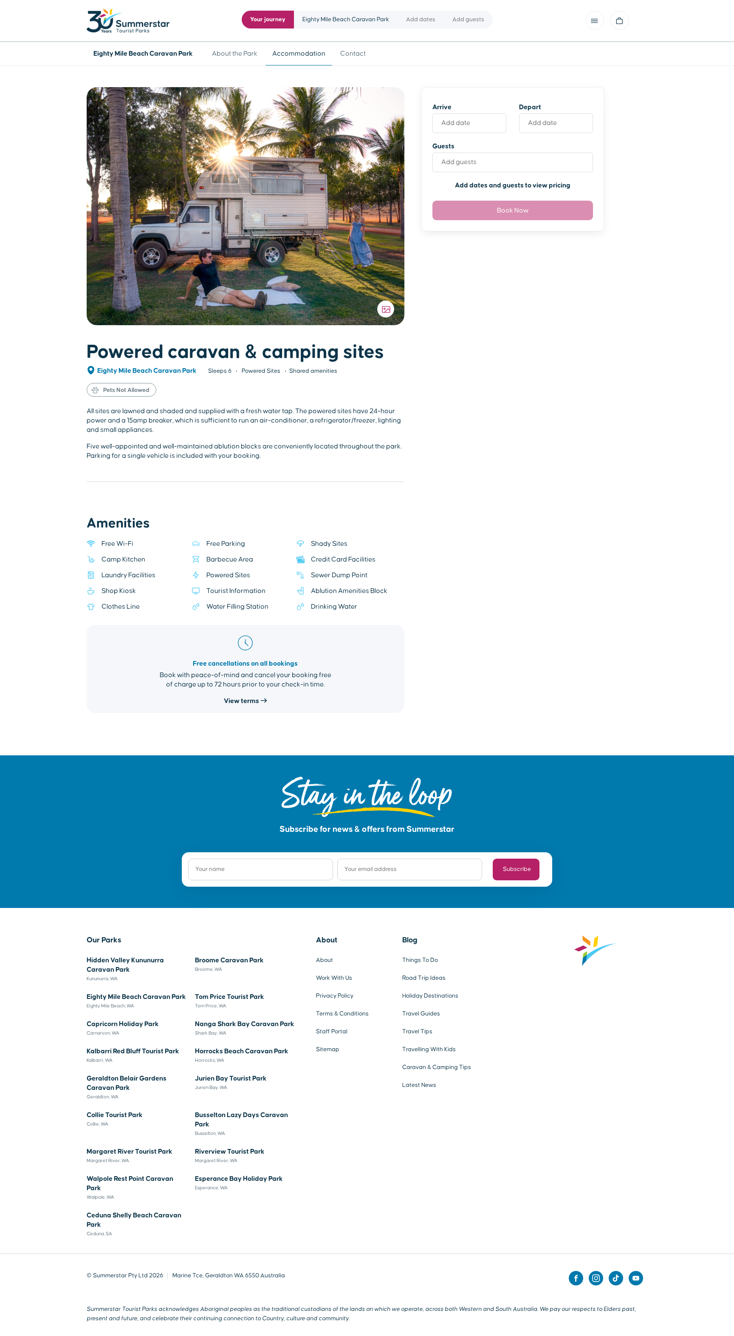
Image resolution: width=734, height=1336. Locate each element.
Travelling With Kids (429, 1049)
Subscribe (517, 869)
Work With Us (334, 978)
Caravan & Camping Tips (436, 1067)
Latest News (419, 1085)
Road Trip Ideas (424, 978)
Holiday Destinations (430, 996)
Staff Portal (331, 1032)
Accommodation (298, 53)
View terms (242, 701)
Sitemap (327, 1049)
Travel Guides (421, 1014)
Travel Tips (417, 1032)
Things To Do (420, 960)
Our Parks (104, 940)
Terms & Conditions (342, 1014)
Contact (353, 53)
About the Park (234, 53)
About (326, 940)
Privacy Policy (334, 996)
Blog (410, 940)
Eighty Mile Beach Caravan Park (147, 370)
